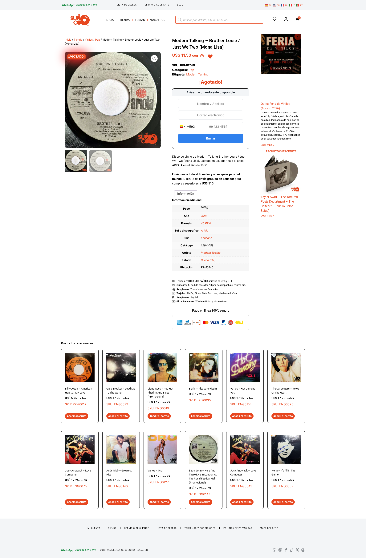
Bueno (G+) (208, 260)
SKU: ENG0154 (242, 396)
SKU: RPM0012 (78, 396)
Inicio (109, 19)
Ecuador (206, 238)
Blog (180, 5)
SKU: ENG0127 (159, 476)
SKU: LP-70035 (203, 394)
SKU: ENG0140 (119, 478)
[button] (154, 58)
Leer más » (267, 144)
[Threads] (303, 550)
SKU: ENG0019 (160, 398)
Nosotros (157, 19)
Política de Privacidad (237, 528)
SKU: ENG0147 (203, 482)
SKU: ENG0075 (78, 478)
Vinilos (89, 39)
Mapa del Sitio (269, 528)
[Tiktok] (292, 550)
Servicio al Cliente (157, 5)
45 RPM (206, 223)
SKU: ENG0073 (120, 396)
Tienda (125, 19)
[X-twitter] (297, 550)
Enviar (210, 138)
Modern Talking (197, 74)
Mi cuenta (93, 528)
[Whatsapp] (274, 550)
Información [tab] (185, 193)
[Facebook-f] (286, 550)
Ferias (140, 19)
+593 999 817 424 (79, 5)
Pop (97, 39)
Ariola (204, 230)
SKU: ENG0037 (283, 478)
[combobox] (186, 126)
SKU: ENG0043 (243, 478)
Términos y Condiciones (200, 528)
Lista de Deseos (127, 5)
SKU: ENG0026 (285, 396)
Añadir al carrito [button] (76, 416)
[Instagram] (280, 550)
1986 (204, 215)
